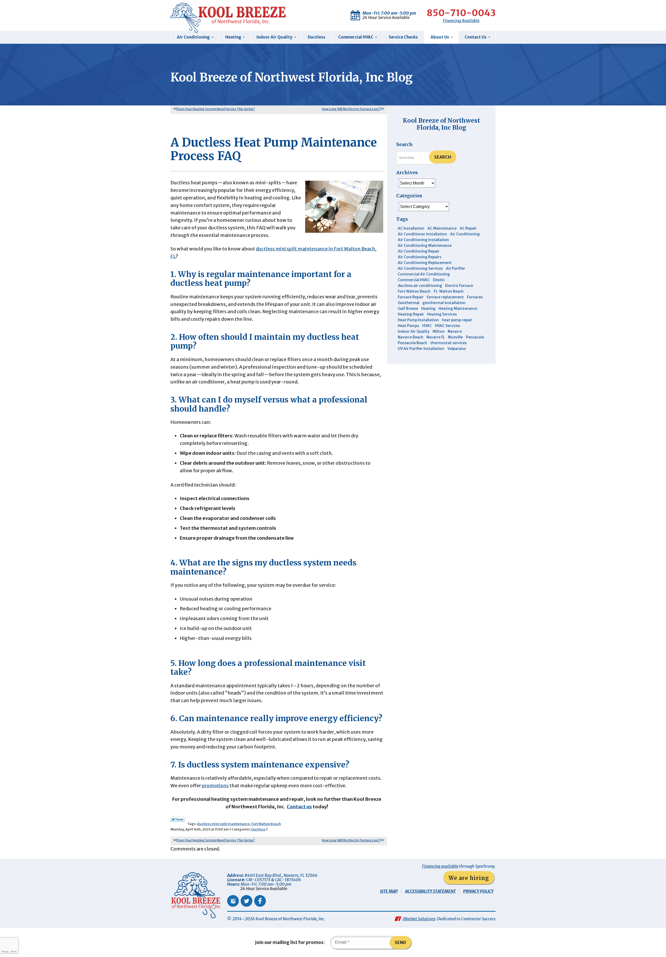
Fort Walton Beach (266, 824)
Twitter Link (177, 819)
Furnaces (475, 297)
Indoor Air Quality (414, 331)
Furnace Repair (411, 297)
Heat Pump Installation (418, 320)
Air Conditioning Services (420, 268)
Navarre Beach (410, 337)
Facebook (260, 901)
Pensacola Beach (412, 343)
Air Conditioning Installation (423, 239)
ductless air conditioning (420, 285)
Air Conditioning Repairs (419, 257)
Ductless (258, 829)
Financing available (440, 866)
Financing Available (461, 20)
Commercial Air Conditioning (424, 274)
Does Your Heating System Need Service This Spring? (216, 109)
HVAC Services (447, 325)
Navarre (455, 331)
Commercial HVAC (414, 280)
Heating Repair (411, 314)
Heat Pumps (408, 325)
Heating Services (442, 314)
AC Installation (411, 228)
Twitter (246, 901)
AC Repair (468, 228)
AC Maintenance (442, 228)
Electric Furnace (459, 285)
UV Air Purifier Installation (421, 348)
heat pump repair (457, 320)
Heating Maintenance (458, 308)
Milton (439, 331)
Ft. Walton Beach (449, 291)
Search (442, 157)
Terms (14, 951)
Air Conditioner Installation (422, 234)
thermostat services (448, 343)
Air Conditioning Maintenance (425, 245)
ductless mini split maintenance (223, 824)
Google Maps (233, 901)
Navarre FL (435, 337)
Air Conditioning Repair (418, 251)
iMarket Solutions (418, 918)
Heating (428, 308)
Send (400, 942)
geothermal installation (443, 302)
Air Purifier (455, 268)
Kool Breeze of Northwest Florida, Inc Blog (441, 124)
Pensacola (475, 337)
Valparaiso (456, 348)
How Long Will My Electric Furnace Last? (351, 109)
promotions (215, 786)
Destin (439, 280)
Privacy (5, 951)
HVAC (427, 325)
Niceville (455, 337)
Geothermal (408, 302)
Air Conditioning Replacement (425, 262)
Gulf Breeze (408, 308)
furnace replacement (445, 297)
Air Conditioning (465, 234)
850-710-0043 (461, 13)
